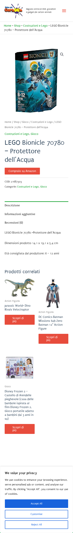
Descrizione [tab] (12, 205)
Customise (36, 514)
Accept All (36, 503)
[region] (36, 500)
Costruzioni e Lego (35, 25)
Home (7, 25)
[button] (61, 54)
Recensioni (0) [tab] (14, 222)
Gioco (25, 122)
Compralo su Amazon (22, 171)
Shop (17, 25)
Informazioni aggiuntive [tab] (20, 214)
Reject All (36, 524)
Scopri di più (18, 320)
